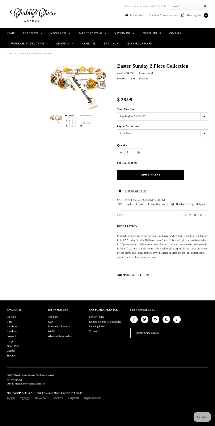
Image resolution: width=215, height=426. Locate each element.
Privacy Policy (96, 316)
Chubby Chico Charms (147, 332)
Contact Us (95, 331)
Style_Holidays (177, 204)
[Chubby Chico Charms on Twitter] (144, 319)
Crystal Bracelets (156, 204)
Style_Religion (197, 204)
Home (9, 53)
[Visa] (11, 398)
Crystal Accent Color (128, 126)
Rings (10, 341)
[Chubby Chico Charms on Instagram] (155, 319)
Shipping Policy (97, 326)
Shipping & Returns (133, 274)
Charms (11, 350)
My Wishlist (136, 15)
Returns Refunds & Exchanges (105, 321)
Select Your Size (125, 109)
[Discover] (58, 398)
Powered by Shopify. (72, 392)
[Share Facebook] (190, 214)
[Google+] (207, 214)
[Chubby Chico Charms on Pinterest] (177, 319)
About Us (53, 316)
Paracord (11, 336)
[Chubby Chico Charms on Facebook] (134, 319)
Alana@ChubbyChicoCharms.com (30, 384)
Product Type (126, 78)
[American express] (25, 398)
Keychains (12, 331)
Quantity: (122, 145)
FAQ (50, 321)
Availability (125, 73)
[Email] (184, 214)
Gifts (9, 321)
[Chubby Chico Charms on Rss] (166, 319)
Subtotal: (122, 162)
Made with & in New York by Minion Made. (33, 392)
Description (127, 226)
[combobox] (189, 6)
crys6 (128, 204)
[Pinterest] (201, 214)
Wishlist (52, 331)
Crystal (139, 204)
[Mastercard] (42, 398)
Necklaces (12, 326)
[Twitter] (195, 214)
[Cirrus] (92, 398)
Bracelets (11, 316)
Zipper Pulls (13, 345)
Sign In (153, 15)
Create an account (169, 15)
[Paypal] (73, 398)
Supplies (11, 355)
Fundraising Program (59, 326)
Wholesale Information (60, 336)
